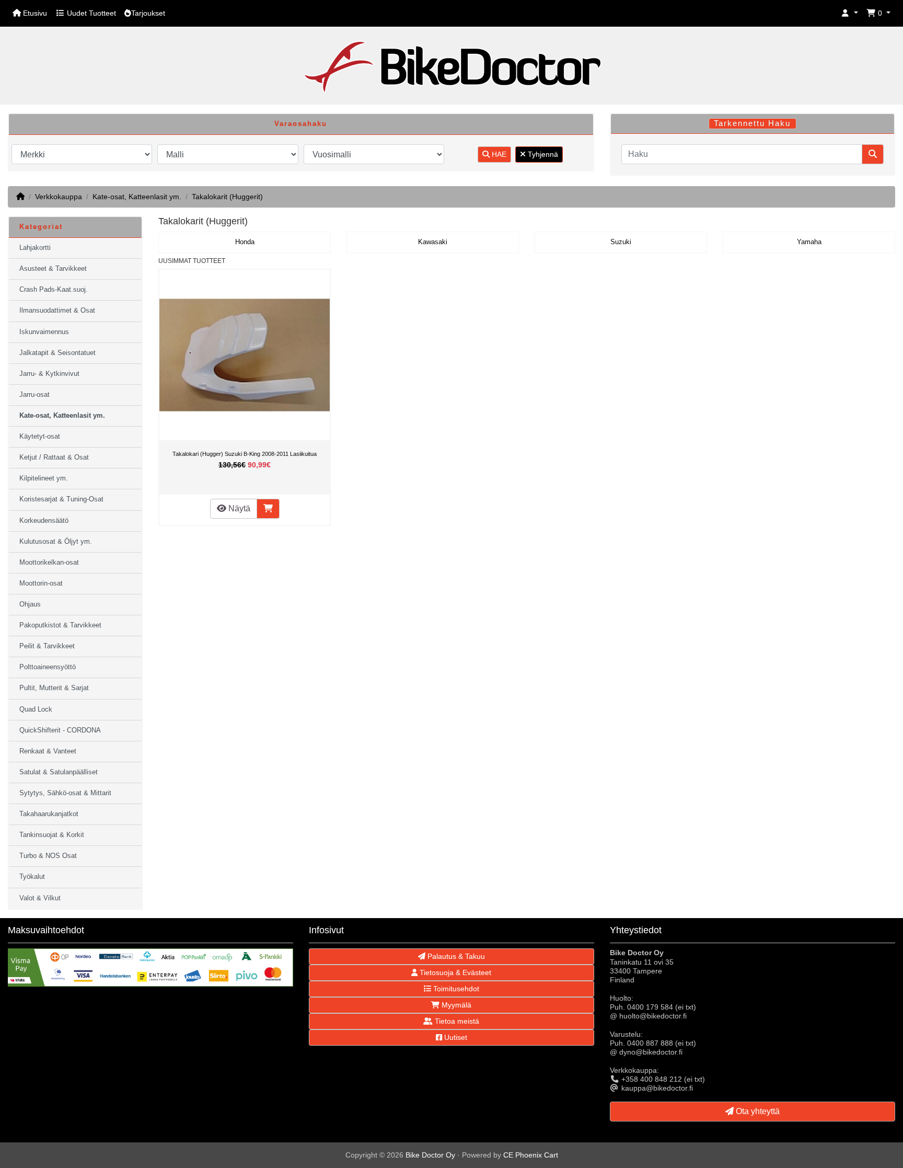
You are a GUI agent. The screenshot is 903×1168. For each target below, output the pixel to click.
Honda (244, 242)
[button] (850, 13)
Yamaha (809, 242)
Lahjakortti (35, 247)
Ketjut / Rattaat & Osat (54, 457)
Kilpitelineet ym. (43, 478)
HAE (498, 154)
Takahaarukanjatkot (48, 814)
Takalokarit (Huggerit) (227, 196)
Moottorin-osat (41, 583)
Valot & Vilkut (40, 898)
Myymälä (455, 1005)
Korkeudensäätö (43, 520)
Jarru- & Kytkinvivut (49, 373)
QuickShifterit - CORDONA (60, 730)
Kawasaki (432, 242)
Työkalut (32, 876)
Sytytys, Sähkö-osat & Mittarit (65, 793)
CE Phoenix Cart (530, 1155)
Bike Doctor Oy (430, 1155)
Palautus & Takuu (455, 956)
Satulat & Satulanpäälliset (58, 772)
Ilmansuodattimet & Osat (57, 310)
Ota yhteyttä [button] (757, 1111)
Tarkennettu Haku (752, 123)
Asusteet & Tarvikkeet (53, 268)
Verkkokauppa (58, 196)
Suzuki (620, 242)
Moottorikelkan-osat (49, 562)
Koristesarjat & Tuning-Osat (61, 499)
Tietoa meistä (456, 1021)
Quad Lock (35, 709)
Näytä (238, 508)
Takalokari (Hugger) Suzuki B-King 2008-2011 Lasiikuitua (244, 454)
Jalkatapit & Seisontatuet (57, 353)
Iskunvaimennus (44, 332)
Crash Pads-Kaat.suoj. (53, 289)
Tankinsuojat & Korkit (51, 835)
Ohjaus (30, 604)
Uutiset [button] (454, 1037)
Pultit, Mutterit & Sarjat (54, 688)
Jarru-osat (34, 394)
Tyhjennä (542, 154)
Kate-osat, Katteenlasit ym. (136, 196)
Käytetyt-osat (39, 436)
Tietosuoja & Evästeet (454, 972)
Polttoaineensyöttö (47, 667)
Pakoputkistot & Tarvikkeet (60, 625)
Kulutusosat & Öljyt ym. (55, 541)
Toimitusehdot (455, 988)
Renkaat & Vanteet (47, 751)
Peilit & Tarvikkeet (47, 646)
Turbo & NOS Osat (48, 856)
